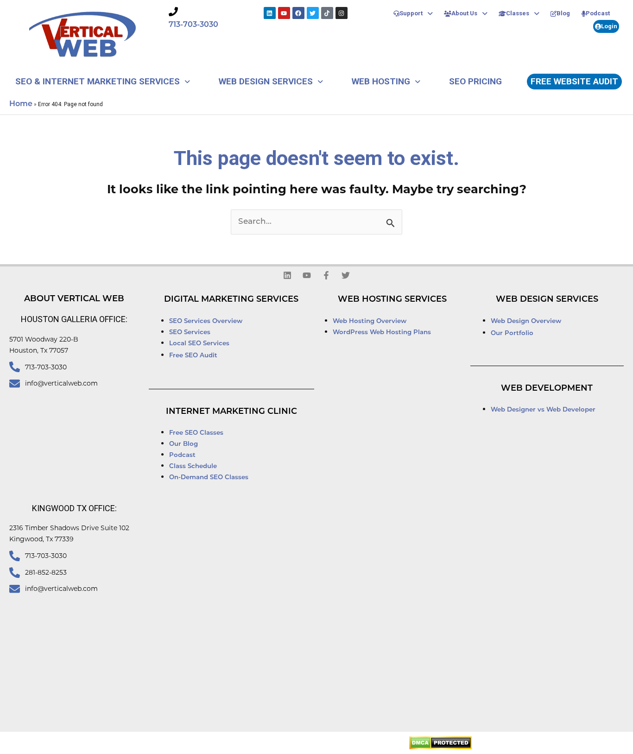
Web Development (547, 389)
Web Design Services (266, 81)
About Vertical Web (74, 299)
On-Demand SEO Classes (208, 478)
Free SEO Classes (196, 433)
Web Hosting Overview (369, 321)
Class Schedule (193, 466)
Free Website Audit (574, 81)
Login (609, 26)
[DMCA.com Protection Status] (440, 743)
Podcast (598, 13)
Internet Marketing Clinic (231, 412)
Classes (517, 13)
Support (411, 13)
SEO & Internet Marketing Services (97, 81)
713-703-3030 (193, 25)
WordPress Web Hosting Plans (382, 332)
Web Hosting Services (392, 300)
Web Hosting (381, 81)
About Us (464, 13)
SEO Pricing (475, 81)
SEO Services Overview (205, 321)
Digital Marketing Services (231, 300)
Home (20, 104)
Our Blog (183, 444)
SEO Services (190, 332)
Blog (563, 13)
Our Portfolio (512, 333)
